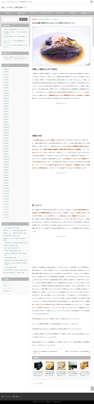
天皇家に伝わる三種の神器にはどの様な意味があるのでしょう (45, 352)
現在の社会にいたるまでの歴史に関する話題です (15, 238)
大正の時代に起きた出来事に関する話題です (15, 242)
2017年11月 (6, 193)
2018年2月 (6, 185)
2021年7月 (6, 77)
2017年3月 (6, 214)
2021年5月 (6, 82)
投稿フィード (7, 285)
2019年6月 (6, 143)
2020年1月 (6, 124)
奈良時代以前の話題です (10, 245)
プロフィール (34, 13)
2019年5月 (6, 146)
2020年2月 (6, 122)
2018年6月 (6, 175)
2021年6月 (6, 79)
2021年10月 (6, 69)
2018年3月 (6, 183)
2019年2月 (6, 153)
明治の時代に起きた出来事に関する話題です (15, 260)
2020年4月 (6, 116)
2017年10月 (6, 196)
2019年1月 (6, 156)
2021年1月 (6, 93)
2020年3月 (6, 119)
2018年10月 (6, 164)
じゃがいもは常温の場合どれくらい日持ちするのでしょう (84, 373)
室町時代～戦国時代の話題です (12, 250)
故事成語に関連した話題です (10, 235)
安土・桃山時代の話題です (11, 248)
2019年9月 (6, 135)
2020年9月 (6, 103)
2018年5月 (6, 177)
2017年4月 (6, 212)
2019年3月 (6, 151)
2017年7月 (6, 204)
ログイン (6, 283)
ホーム (8, 13)
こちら (52, 337)
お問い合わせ (21, 13)
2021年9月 (6, 71)
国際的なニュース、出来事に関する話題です (14, 233)
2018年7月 (6, 172)
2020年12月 (6, 95)
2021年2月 (6, 90)
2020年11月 (6, 98)
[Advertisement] (61, 120)
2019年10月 (6, 132)
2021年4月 (6, 85)
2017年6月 (6, 206)
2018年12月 (6, 159)
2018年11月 (6, 161)
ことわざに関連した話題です (10, 227)
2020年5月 (6, 114)
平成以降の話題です (9, 257)
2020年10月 (6, 100)
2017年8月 (6, 201)
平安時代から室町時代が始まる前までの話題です (16, 253)
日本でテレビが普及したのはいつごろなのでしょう (15, 57)
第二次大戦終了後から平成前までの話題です (15, 270)
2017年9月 (6, 198)
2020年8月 (6, 106)
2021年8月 (6, 74)
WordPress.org (7, 290)
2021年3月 (6, 87)
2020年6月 (6, 111)
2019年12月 (6, 127)
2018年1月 (6, 188)
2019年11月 (6, 130)
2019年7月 (6, 140)
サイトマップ (60, 13)
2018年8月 (6, 169)
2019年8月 (6, 138)
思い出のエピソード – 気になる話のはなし (14, 58)
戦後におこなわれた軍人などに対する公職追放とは (77, 352)
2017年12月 (6, 191)
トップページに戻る (37, 383)
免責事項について (86, 13)
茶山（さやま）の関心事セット (14, 7)
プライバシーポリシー (47, 13)
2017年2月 (6, 217)
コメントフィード (8, 288)
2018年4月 (6, 180)
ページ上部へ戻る (92, 389)
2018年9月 (6, 167)
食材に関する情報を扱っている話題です (49, 19)
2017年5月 (6, 209)
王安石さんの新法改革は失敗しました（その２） (15, 29)
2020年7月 (6, 108)
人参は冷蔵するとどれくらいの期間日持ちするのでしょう (73, 373)
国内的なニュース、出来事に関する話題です (14, 230)
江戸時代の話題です (9, 267)
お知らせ (73, 13)
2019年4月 (6, 148)
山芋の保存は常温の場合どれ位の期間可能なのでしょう (61, 373)
